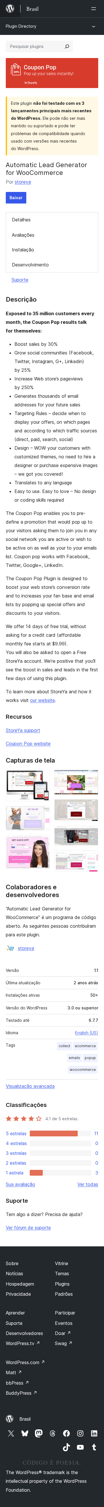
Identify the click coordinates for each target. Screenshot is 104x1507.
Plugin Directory (21, 26)
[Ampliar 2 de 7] (42, 814)
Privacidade (18, 1294)
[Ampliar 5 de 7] (90, 807)
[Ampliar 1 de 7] (42, 777)
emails (74, 1058)
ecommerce (85, 1046)
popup (90, 1058)
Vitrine (61, 1263)
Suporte (20, 280)
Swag (64, 1343)
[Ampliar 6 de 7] (90, 833)
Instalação (23, 250)
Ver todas (87, 1184)
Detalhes (21, 220)
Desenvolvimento (30, 265)
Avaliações (23, 235)
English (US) (86, 1032)
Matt (14, 1372)
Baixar (16, 197)
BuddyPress (21, 1393)
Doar (63, 1333)
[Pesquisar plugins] (67, 46)
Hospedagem (20, 1284)
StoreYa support (23, 730)
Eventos (64, 1323)
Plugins (62, 1284)
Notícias (14, 1273)
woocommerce (83, 1069)
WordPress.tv (23, 1343)
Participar (65, 1313)
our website (42, 700)
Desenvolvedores (24, 1333)
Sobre (12, 1263)
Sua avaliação (20, 1184)
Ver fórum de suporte (28, 1227)
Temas (62, 1273)
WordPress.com (25, 1362)
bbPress (17, 1383)
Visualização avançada (30, 1086)
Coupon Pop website (28, 743)
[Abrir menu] (95, 8)
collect (64, 1046)
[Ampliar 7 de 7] (90, 858)
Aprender (15, 1313)
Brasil (25, 1419)
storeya (23, 182)
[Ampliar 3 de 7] (42, 843)
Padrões (64, 1294)
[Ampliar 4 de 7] (90, 777)
